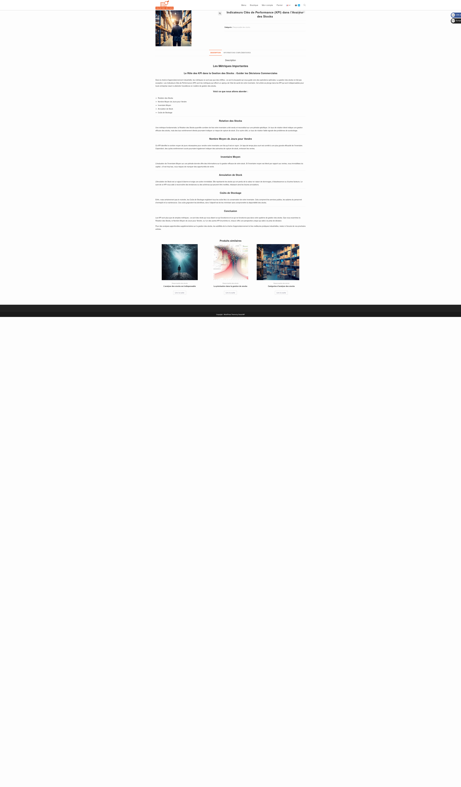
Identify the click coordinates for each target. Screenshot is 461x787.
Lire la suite (179, 293)
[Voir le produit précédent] (299, 12)
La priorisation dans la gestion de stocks (230, 286)
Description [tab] (215, 53)
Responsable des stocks (241, 27)
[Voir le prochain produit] (304, 12)
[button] (220, 13)
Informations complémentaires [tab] (237, 53)
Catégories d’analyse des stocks (281, 286)
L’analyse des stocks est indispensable (180, 286)
